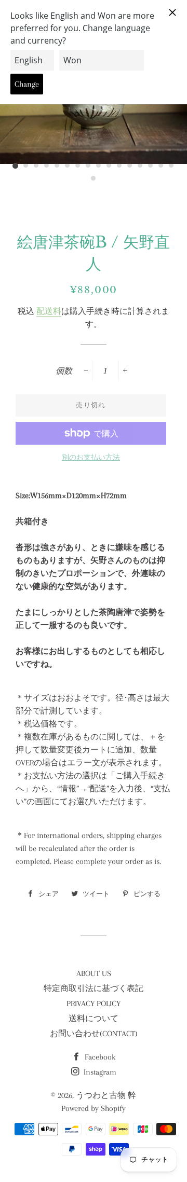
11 (119, 166)
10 (109, 166)
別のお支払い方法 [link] (91, 457)
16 (171, 166)
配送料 (48, 311)
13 (140, 166)
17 (93, 179)
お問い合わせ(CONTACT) (94, 1033)
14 (150, 166)
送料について (93, 1018)
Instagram (99, 1072)
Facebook (99, 1057)
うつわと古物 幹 (106, 1095)
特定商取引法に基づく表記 (93, 988)
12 (130, 166)
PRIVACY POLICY (93, 1003)
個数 (64, 371)
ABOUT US (93, 973)
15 (161, 166)
